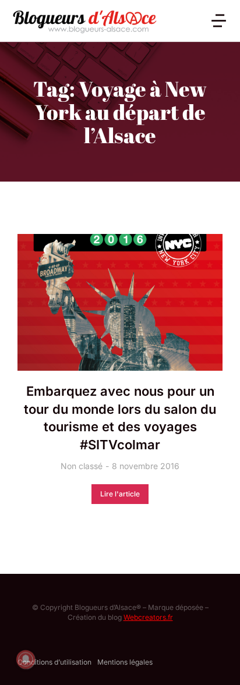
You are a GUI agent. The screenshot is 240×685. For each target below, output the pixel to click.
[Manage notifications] (25, 659)
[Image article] (120, 302)
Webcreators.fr (148, 617)
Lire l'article (120, 493)
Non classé (82, 466)
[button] (218, 20)
